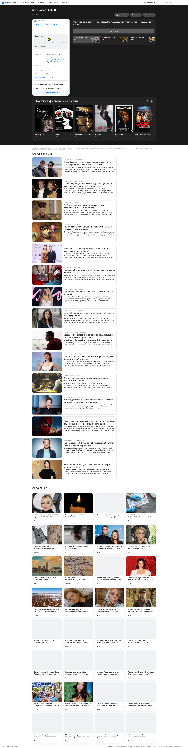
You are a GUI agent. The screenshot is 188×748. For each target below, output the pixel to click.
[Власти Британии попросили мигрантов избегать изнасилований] (47, 571)
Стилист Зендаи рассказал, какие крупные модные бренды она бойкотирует (88, 357)
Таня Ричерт (53, 62)
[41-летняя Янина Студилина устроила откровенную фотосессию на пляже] (109, 696)
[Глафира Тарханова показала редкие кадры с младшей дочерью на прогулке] (109, 665)
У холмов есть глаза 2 (83, 135)
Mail (3, 746)
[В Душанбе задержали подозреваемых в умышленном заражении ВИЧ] (141, 508)
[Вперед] (151, 101)
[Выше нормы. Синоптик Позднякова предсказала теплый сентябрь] (47, 696)
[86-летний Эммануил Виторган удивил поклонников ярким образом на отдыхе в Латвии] (109, 728)
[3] (43, 43)
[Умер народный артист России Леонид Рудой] (78, 508)
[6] (53, 43)
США (47, 65)
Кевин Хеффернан (52, 58)
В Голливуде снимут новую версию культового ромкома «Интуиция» (86, 379)
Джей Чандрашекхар (53, 54)
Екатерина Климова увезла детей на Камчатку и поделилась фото (87, 465)
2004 (35, 21)
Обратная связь (179, 746)
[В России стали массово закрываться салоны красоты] (78, 634)
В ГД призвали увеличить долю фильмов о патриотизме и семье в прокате (84, 206)
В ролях (37, 58)
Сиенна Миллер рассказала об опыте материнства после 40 (88, 292)
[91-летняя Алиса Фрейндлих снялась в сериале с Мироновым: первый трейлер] (141, 602)
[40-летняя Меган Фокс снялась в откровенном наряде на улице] (78, 696)
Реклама (16, 746)
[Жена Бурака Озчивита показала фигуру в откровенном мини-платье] (109, 634)
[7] (56, 43)
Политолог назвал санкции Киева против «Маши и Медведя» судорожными (88, 228)
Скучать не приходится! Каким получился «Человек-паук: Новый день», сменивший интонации (89, 422)
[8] (59, 43)
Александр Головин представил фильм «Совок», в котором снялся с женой (87, 249)
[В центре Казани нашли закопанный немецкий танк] (47, 539)
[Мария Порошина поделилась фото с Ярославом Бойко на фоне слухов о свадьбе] (109, 571)
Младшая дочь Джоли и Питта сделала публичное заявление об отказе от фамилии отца (88, 184)
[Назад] (147, 101)
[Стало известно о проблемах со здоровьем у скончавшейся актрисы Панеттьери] (47, 508)
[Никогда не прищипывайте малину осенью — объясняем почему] (78, 665)
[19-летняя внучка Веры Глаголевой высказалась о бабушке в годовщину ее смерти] (141, 728)
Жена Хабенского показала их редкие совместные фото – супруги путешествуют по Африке (88, 163)
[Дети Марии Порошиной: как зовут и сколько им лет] (141, 539)
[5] (49, 43)
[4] (46, 43)
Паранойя (58, 135)
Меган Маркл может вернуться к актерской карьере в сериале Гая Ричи (89, 314)
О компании (9, 746)
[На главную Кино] (7, 2)
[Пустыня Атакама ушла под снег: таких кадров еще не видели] (47, 602)
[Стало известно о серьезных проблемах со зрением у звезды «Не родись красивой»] (141, 696)
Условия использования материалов (163, 746)
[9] (62, 43)
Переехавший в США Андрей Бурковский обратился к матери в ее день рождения (89, 444)
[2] (40, 43)
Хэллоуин (119, 135)
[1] (36, 43)
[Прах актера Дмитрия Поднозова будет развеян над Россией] (141, 665)
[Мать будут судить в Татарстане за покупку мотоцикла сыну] (141, 634)
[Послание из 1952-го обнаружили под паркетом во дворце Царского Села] (78, 571)
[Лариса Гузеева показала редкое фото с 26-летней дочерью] (109, 508)
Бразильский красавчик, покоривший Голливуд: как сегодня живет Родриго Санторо (88, 336)
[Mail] (3, 2)
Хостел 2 (98, 135)
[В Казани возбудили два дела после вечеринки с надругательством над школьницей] (78, 539)
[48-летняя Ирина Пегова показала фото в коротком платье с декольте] (109, 602)
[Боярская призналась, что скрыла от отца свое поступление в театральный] (47, 634)
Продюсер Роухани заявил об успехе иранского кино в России (89, 271)
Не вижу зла (39, 135)
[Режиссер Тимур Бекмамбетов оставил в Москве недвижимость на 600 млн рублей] (47, 728)
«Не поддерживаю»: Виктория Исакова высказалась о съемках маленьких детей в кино (89, 401)
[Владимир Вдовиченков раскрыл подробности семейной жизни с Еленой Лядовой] (109, 539)
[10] (66, 43)
